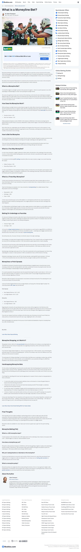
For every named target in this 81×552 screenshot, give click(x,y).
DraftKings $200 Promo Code (68, 507)
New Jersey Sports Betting (64, 43)
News (60, 2)
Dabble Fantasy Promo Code (48, 507)
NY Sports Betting (6, 502)
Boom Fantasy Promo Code (48, 504)
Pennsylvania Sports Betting (64, 53)
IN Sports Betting (6, 523)
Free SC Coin (45, 514)
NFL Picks (24, 502)
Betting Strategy (61, 75)
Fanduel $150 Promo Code (67, 509)
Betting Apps (18, 2)
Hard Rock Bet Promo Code (67, 514)
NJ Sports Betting (6, 507)
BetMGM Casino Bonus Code (68, 504)
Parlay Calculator (26, 525)
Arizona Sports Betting (63, 12)
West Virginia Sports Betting (64, 61)
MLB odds (43, 110)
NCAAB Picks (25, 507)
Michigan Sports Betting (63, 40)
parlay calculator (6, 470)
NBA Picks (24, 504)
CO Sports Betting (6, 518)
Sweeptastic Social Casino (48, 518)
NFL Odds (24, 509)
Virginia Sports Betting (63, 58)
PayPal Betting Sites (26, 520)
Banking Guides (25, 518)
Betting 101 (60, 73)
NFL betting (17, 159)
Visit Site (44, 58)
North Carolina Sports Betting (64, 48)
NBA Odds (24, 511)
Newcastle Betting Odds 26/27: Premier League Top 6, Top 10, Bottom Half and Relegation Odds (68, 119)
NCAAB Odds (25, 514)
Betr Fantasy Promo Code (47, 509)
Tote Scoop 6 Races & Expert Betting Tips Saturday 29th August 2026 (68, 88)
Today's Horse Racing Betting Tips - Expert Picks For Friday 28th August (68, 93)
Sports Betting (39, 2)
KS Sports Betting (6, 504)
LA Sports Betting (6, 525)
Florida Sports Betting (63, 20)
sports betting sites (28, 232)
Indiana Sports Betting (63, 25)
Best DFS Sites (45, 502)
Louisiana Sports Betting (63, 33)
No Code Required (44, 55)
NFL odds (13, 285)
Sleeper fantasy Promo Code (48, 511)
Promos (55, 2)
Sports (24, 2)
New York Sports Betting (63, 45)
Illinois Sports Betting (62, 23)
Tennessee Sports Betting (63, 56)
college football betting (13, 229)
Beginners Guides (26, 516)
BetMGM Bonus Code (66, 502)
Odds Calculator (25, 523)
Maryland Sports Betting (63, 35)
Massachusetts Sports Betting (65, 38)
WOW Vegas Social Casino (48, 523)
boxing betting (32, 187)
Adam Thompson (11, 13)
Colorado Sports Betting (63, 15)
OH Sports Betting (6, 527)
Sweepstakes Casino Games (48, 525)
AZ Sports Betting (6, 516)
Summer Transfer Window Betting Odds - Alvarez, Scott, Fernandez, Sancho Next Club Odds (67, 113)
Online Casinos (48, 2)
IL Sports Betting (6, 514)
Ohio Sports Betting (62, 51)
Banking (59, 78)
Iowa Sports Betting (62, 28)
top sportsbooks (21, 344)
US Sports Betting (62, 63)
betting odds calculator (42, 458)
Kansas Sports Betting (63, 30)
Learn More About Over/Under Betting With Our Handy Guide (16, 406)
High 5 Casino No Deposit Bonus (49, 516)
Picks (29, 2)
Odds (33, 2)
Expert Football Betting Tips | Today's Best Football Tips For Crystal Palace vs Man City (68, 99)
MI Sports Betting (6, 511)
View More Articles (66, 123)
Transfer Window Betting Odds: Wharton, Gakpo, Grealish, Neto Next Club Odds (68, 106)
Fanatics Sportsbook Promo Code (69, 511)
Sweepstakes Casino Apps (48, 527)
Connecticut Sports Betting (64, 18)
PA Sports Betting (6, 509)
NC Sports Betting (6, 530)
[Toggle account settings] (78, 2)
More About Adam (13, 479)
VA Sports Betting (6, 520)
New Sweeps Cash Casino (48, 530)
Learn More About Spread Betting (10, 334)
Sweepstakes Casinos (47, 520)
